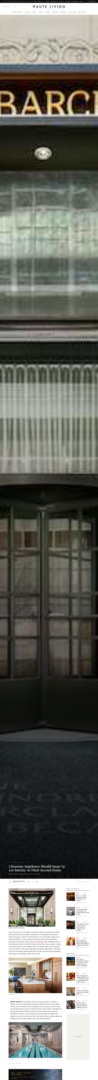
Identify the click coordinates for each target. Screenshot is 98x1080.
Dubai (81, 1)
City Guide (26, 12)
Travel (41, 12)
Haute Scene (72, 12)
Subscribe (92, 1)
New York (40, 1)
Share (28, 881)
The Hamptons (75, 1)
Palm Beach (68, 1)
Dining (34, 12)
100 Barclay (40, 942)
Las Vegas (61, 1)
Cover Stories (16, 12)
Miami (35, 1)
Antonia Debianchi (20, 881)
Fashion (47, 12)
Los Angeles (47, 1)
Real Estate (82, 12)
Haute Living (12, 862)
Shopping (55, 12)
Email (37, 881)
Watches (63, 12)
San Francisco (54, 1)
